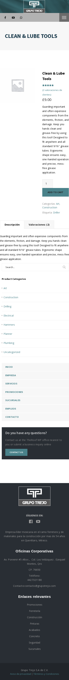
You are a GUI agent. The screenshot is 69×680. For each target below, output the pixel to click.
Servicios (11, 383)
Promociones (14, 392)
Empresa (10, 375)
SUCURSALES (12, 400)
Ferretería (34, 611)
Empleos (10, 408)
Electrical (9, 315)
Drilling (7, 306)
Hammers (9, 324)
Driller (56, 212)
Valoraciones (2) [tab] (39, 224)
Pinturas (34, 623)
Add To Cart (55, 192)
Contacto (12, 416)
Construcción (34, 617)
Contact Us (16, 452)
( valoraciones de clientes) (52, 92)
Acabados (34, 630)
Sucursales (34, 649)
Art (57, 203)
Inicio (9, 366)
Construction (49, 207)
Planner (8, 333)
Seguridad (34, 642)
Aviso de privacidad (20, 673)
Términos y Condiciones (46, 673)
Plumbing (9, 343)
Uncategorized (12, 352)
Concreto (34, 636)
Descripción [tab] (12, 224)
